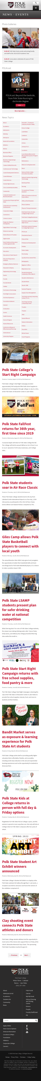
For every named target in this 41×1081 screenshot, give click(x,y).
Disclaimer (23, 1057)
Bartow (16, 983)
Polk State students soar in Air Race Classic (20, 485)
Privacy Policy (14, 1057)
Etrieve (28, 1006)
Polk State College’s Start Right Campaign (19, 372)
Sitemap (7, 1057)
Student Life (7, 999)
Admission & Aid (8, 993)
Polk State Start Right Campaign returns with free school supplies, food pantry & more (20, 675)
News (7, 14)
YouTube (27, 1031)
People (28, 1009)
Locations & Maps (8, 1034)
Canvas (28, 993)
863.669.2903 (24, 1067)
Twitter (27, 1028)
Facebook (27, 1025)
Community (6, 1002)
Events (22, 14)
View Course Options (9, 1029)
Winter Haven (17, 980)
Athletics (6, 1040)
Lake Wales (23, 983)
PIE (27, 1015)
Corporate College (9, 1043)
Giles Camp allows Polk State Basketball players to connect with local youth (20, 544)
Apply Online (7, 1026)
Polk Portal (29, 990)
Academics (6, 996)
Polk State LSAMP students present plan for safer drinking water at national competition (19, 609)
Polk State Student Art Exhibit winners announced (19, 866)
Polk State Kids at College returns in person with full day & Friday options (19, 805)
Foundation (6, 1037)
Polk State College (16, 5)
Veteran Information (9, 1032)
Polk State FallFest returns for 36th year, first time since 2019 (18, 428)
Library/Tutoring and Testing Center (31, 1001)
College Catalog (31, 1057)
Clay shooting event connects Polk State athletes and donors (17, 925)
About (5, 990)
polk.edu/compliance (27, 1069)
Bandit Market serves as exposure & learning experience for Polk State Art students (20, 739)
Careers (5, 1046)
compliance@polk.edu (32, 1067)
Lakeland (25, 980)
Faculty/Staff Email (32, 1012)
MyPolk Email (30, 996)
